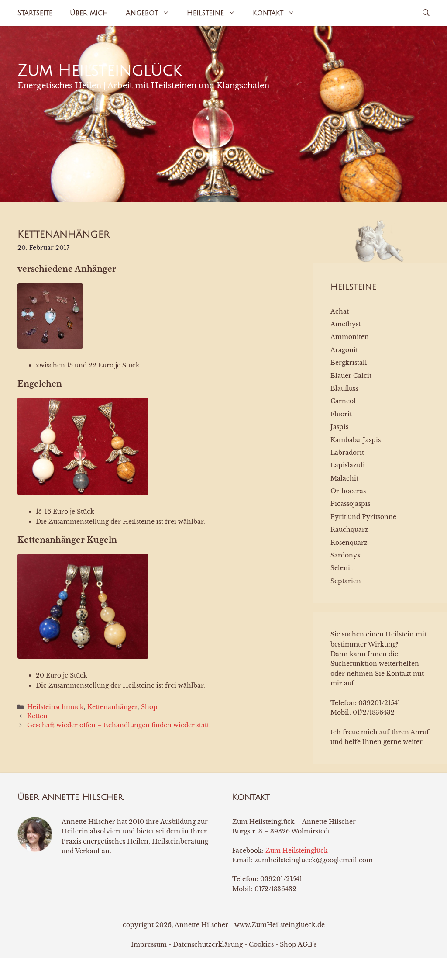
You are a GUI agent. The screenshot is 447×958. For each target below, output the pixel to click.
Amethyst (345, 324)
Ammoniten (349, 337)
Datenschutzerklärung (208, 944)
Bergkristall (348, 363)
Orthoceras (348, 491)
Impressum (149, 944)
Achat (339, 311)
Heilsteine (205, 13)
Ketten (37, 716)
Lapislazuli (347, 465)
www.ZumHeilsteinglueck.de (279, 925)
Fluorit (341, 414)
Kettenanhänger (112, 707)
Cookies (261, 944)
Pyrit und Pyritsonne (363, 517)
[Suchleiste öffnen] (426, 13)
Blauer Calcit (350, 376)
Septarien (345, 581)
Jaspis (339, 427)
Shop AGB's (298, 944)
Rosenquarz (349, 542)
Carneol (343, 401)
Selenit (341, 568)
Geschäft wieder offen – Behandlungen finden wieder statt (118, 725)
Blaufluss (344, 388)
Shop (149, 707)
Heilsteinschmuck (55, 707)
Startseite (34, 13)
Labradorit (347, 453)
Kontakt (268, 13)
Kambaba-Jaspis (355, 440)
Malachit (344, 478)
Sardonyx (345, 555)
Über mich (89, 13)
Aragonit (344, 350)
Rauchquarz (349, 529)
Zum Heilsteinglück (99, 70)
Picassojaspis (350, 504)
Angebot (142, 13)
